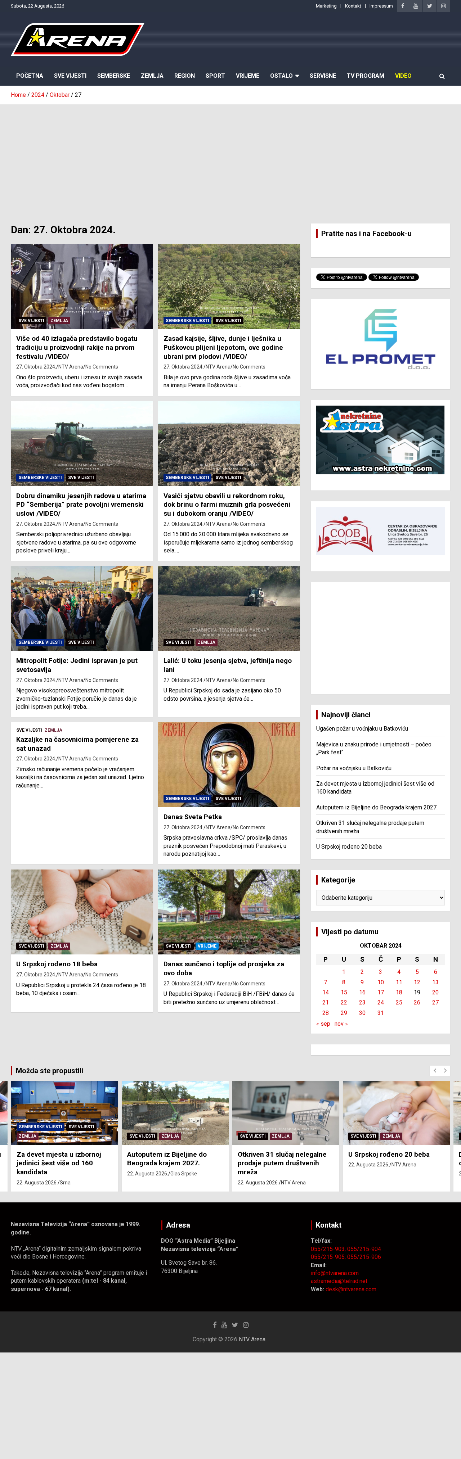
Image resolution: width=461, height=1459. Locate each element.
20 (435, 992)
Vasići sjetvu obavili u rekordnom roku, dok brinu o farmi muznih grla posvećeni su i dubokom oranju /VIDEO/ (227, 505)
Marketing (326, 6)
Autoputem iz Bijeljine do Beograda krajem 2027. (377, 807)
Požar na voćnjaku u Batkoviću (353, 768)
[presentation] (435, 1071)
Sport (215, 75)
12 (417, 982)
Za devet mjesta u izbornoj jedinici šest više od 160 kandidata (59, 1163)
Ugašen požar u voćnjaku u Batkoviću (362, 728)
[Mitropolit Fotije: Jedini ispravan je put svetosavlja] (81, 608)
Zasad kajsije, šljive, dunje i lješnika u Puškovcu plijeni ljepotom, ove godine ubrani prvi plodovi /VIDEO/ (223, 347)
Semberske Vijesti (187, 320)
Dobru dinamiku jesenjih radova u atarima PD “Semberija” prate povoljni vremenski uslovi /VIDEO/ (81, 505)
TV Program (365, 75)
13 (435, 982)
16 (362, 992)
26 (417, 1002)
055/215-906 (364, 1257)
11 (399, 982)
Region (184, 75)
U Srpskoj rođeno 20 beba (349, 846)
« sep (323, 1023)
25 (399, 1002)
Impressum (381, 6)
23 (362, 1002)
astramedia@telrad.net (339, 1281)
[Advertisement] (230, 158)
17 (380, 992)
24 (380, 1002)
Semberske (113, 75)
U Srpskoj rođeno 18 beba (57, 964)
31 (380, 1012)
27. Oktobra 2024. (36, 367)
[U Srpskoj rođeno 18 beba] (81, 912)
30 (362, 1012)
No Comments (101, 367)
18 (399, 992)
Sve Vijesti (70, 75)
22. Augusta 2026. (37, 1182)
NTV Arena (70, 367)
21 (325, 1002)
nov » (341, 1023)
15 (344, 992)
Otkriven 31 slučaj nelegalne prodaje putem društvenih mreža (282, 1163)
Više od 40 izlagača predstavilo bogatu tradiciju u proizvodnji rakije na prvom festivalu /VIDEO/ (77, 347)
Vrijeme (247, 75)
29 (344, 1012)
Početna (29, 75)
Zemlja (152, 75)
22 (344, 1002)
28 (325, 1012)
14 (325, 992)
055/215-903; (329, 1249)
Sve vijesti (31, 320)
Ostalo (281, 75)
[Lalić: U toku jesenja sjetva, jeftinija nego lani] (228, 608)
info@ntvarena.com (335, 1273)
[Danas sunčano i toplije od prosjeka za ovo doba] (228, 912)
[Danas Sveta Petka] (228, 765)
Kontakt (353, 6)
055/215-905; (329, 1257)
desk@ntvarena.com (351, 1289)
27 (435, 1002)
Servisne (323, 75)
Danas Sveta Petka (193, 817)
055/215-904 (364, 1249)
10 (380, 982)
